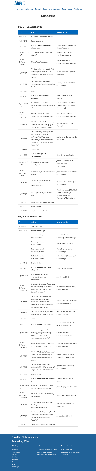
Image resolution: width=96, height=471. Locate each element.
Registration (28, 9)
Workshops (78, 9)
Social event (47, 9)
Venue (70, 9)
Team (64, 9)
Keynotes (19, 9)
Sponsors (56, 9)
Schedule (38, 9)
